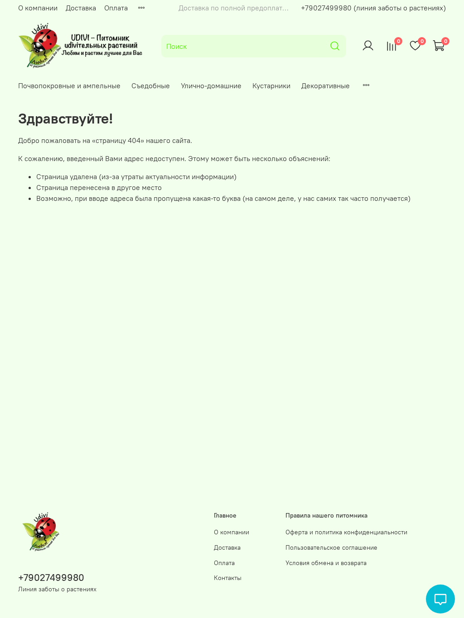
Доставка (81, 7)
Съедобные (150, 85)
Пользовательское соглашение (331, 547)
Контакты (228, 578)
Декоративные (325, 85)
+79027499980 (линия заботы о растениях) (373, 7)
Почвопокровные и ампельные (69, 85)
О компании (38, 7)
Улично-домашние (211, 85)
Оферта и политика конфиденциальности (346, 532)
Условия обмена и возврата (326, 563)
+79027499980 (51, 577)
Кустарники (271, 85)
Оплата (116, 7)
